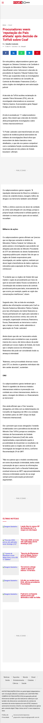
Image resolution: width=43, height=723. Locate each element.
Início (4, 25)
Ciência (15, 683)
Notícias (6, 677)
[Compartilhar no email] (37, 53)
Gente (7, 680)
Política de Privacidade (5, 716)
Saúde (24, 683)
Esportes (16, 677)
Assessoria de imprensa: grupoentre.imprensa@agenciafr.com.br (26, 716)
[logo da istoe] (21, 2)
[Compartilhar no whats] (21, 53)
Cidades (31, 680)
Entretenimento (18, 680)
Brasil (10, 25)
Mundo (25, 677)
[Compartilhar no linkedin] (14, 53)
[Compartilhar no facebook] (6, 53)
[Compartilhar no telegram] (29, 53)
